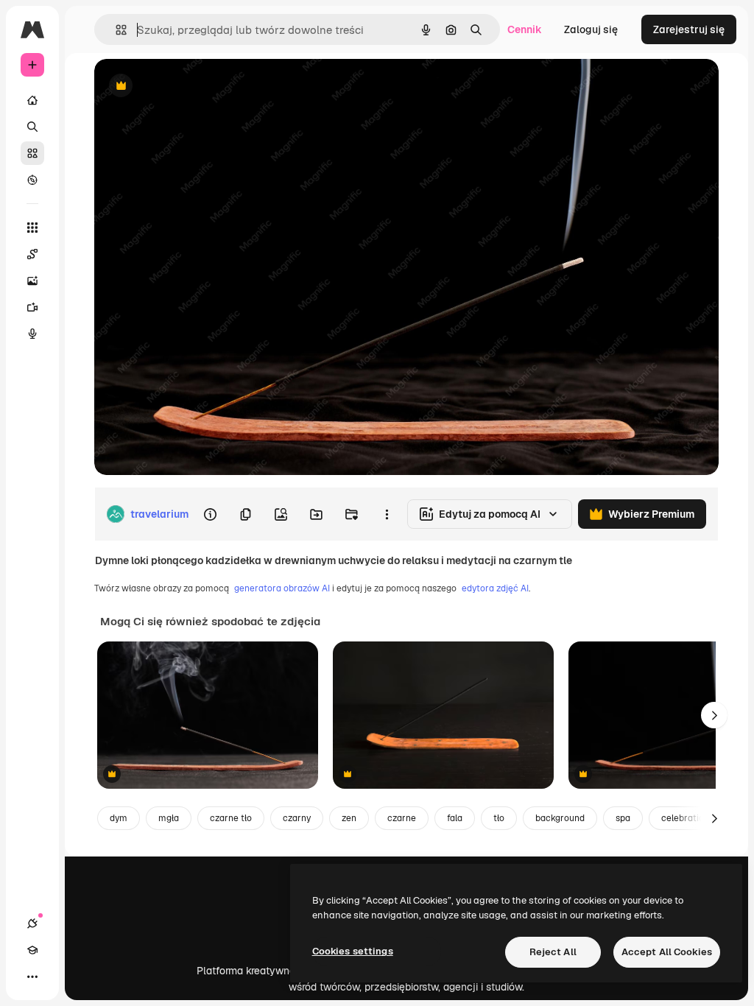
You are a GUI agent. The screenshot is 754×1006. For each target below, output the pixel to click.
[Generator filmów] (32, 307)
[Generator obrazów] (32, 280)
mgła (168, 818)
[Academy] (32, 950)
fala (454, 818)
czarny (297, 818)
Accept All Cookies (666, 952)
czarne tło (231, 818)
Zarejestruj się (689, 29)
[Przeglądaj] (32, 179)
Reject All (553, 952)
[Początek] (32, 100)
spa (623, 818)
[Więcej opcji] (386, 514)
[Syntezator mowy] (32, 333)
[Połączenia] (32, 923)
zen (349, 818)
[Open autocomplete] (115, 29)
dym (118, 818)
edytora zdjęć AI (495, 588)
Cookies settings (352, 951)
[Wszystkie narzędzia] (32, 227)
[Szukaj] (32, 126)
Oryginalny (196, 87)
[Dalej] (714, 715)
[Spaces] (32, 254)
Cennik (524, 29)
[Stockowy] (32, 153)
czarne (401, 818)
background (560, 818)
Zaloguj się (591, 29)
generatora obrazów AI (282, 588)
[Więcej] (32, 976)
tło (498, 818)
